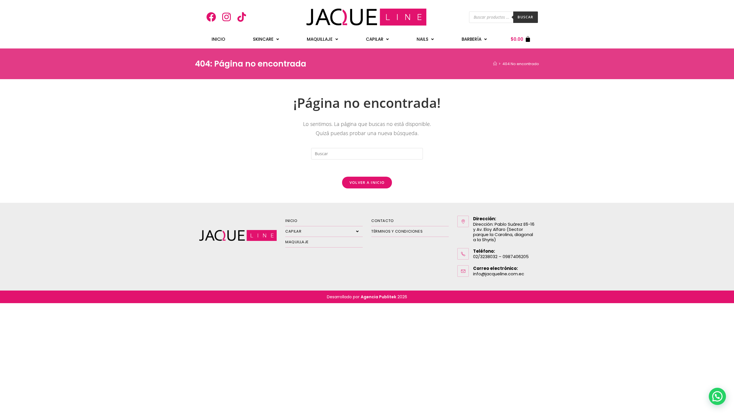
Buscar (525, 17)
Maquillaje (320, 39)
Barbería (471, 39)
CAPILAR (293, 231)
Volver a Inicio (367, 182)
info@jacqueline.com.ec (498, 274)
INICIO (218, 39)
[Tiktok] (242, 17)
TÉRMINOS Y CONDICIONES (397, 231)
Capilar (374, 39)
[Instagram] (226, 17)
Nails (422, 39)
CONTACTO (382, 220)
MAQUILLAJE (297, 242)
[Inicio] (495, 64)
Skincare (263, 39)
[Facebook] (211, 17)
